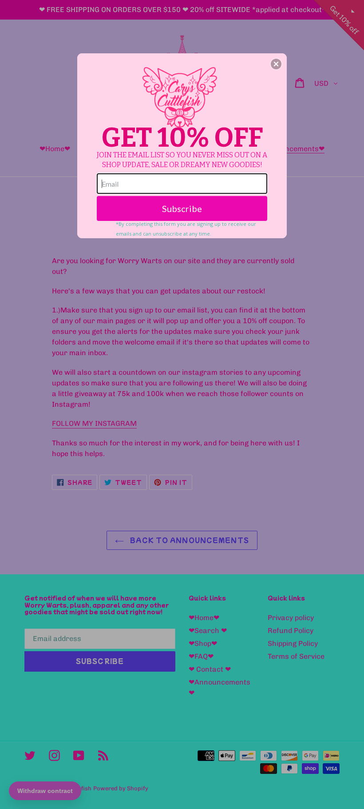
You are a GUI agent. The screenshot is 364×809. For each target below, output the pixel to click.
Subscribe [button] (182, 208)
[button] (276, 64)
